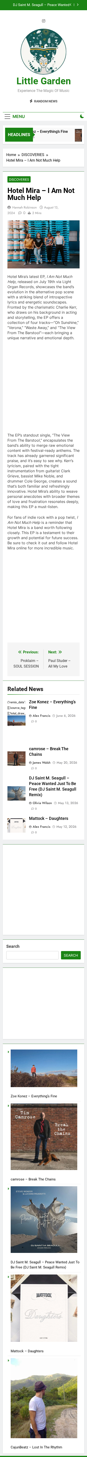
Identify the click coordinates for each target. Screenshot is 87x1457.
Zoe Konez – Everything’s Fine (39, 131)
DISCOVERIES (19, 179)
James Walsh (42, 762)
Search (12, 946)
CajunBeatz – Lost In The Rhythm (36, 1447)
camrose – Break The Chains (33, 1179)
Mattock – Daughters (52, 10)
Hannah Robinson (24, 207)
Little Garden (43, 81)
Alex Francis (41, 715)
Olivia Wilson (42, 803)
